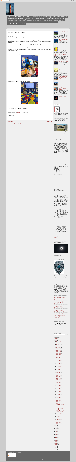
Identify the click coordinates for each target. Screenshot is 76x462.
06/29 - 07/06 (58, 379)
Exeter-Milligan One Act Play (59, 309)
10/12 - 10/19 (58, 357)
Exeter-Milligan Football (58, 306)
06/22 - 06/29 (58, 381)
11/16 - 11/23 (58, 350)
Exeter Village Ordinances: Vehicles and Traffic (16, 20)
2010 (56, 446)
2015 (56, 438)
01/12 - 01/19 (58, 422)
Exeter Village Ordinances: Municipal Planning (41, 16)
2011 (56, 444)
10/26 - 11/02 (58, 354)
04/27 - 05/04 (58, 391)
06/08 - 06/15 (58, 384)
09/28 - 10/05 (58, 360)
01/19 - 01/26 (58, 420)
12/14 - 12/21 (58, 344)
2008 (56, 449)
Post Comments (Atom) (17, 123)
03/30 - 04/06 (58, 397)
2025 (56, 340)
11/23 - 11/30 (58, 348)
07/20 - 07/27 (58, 375)
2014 (56, 440)
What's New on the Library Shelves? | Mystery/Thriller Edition (63, 69)
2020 (56, 431)
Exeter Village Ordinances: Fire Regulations (59, 16)
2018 (56, 434)
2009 (56, 447)
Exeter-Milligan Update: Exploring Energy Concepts (62, 411)
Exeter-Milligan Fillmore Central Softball (61, 305)
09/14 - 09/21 (58, 363)
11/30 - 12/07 (58, 347)
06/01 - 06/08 (58, 385)
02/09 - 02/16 (58, 416)
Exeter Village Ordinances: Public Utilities (15, 18)
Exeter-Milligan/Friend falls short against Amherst (63, 32)
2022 (56, 428)
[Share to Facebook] (26, 112)
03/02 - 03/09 (58, 403)
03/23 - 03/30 (58, 398)
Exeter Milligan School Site (58, 302)
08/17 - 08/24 (58, 369)
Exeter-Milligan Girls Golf (58, 307)
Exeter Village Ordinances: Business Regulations (55, 18)
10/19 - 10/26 (58, 356)
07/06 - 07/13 (58, 378)
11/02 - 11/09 (58, 353)
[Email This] (23, 112)
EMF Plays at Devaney (60, 404)
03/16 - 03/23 (58, 400)
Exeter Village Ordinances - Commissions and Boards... (54, 20)
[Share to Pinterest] (27, 112)
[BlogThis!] (24, 112)
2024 (56, 425)
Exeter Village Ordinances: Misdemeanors (34, 20)
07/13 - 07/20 (58, 376)
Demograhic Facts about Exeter (59, 311)
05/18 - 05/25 (58, 388)
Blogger (44, 459)
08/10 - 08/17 (58, 370)
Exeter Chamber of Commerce (59, 297)
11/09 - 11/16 (58, 351)
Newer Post (10, 121)
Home (9, 16)
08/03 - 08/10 (58, 372)
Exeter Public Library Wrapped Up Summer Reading (62, 88)
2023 (56, 427)
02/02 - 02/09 (58, 417)
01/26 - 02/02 (58, 419)
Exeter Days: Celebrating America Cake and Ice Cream (63, 77)
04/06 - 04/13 (58, 395)
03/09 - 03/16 (58, 401)
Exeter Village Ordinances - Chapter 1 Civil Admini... (21, 16)
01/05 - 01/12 (58, 423)
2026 (56, 338)
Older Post (49, 121)
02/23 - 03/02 (58, 413)
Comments (11, 455)
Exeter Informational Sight (58, 301)
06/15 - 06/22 (58, 382)
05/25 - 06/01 (58, 387)
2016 (56, 437)
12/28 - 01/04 (58, 341)
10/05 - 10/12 (58, 359)
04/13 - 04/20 (58, 394)
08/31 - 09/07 (58, 366)
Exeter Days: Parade (62, 82)
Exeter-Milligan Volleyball (58, 310)
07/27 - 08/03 (58, 373)
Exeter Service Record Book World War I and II (16, 23)
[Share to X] (25, 112)
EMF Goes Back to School (63, 61)
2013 (56, 441)
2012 (56, 443)
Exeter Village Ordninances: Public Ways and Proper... (34, 18)
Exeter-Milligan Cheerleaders (59, 303)
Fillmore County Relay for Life (59, 315)
